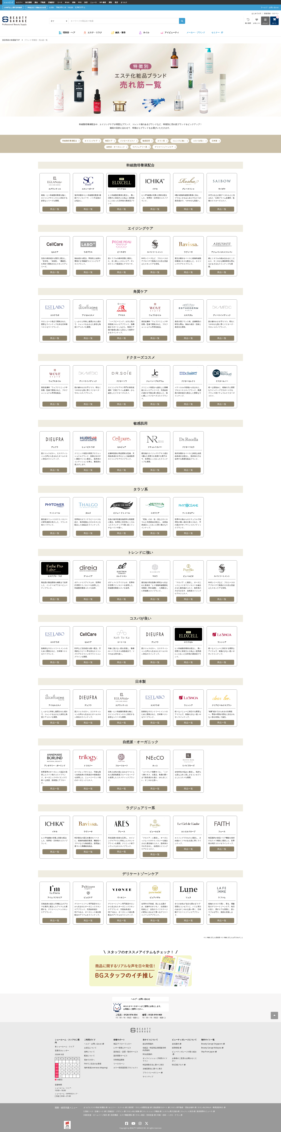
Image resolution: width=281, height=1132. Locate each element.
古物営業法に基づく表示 (152, 1068)
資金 (36, 2)
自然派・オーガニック (115, 147)
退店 (116, 2)
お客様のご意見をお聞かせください (184, 1059)
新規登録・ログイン (271, 13)
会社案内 (175, 1044)
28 (74, 1073)
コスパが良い (198, 141)
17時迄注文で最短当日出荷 (36, 7)
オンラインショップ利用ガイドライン (155, 1059)
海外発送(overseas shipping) (95, 1067)
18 (64, 1070)
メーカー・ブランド (196, 32)
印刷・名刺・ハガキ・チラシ (168, 1115)
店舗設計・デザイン (115, 1111)
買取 (110, 2)
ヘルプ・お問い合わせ (140, 999)
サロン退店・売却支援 (144, 1115)
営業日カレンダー (62, 1050)
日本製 (214, 141)
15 (78, 1067)
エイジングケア (91, 141)
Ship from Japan (207, 1051)
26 (67, 1073)
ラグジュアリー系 (139, 147)
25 (64, 1073)
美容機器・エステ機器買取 (121, 1115)
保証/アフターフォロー (122, 1044)
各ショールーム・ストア (64, 1046)
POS (80, 2)
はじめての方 (256, 13)
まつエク (124, 2)
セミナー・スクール (117, 1107)
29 (78, 1073)
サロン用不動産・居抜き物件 (182, 1107)
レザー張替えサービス (122, 1047)
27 (71, 1073)
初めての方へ (89, 1059)
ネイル (146, 32)
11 (64, 1067)
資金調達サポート (160, 1107)
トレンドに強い (179, 141)
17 (60, 1070)
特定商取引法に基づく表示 (153, 1064)
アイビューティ (172, 32)
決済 (86, 2)
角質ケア (109, 141)
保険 (73, 2)
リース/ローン (119, 1063)
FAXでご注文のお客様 (92, 1063)
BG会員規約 (147, 1054)
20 (71, 1070)
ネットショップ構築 (151, 1111)
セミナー (19, 2)
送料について (89, 1051)
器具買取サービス (120, 1055)
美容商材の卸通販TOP (11, 40)
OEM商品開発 (118, 1059)
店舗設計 (51, 2)
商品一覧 (54, 209)
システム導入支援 (170, 1111)
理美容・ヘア (69, 32)
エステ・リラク (95, 32)
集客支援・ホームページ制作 (95, 1115)
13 (71, 1067)
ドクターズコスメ (127, 141)
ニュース (93, 2)
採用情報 (175, 1047)
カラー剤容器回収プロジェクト (125, 1067)
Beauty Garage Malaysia (211, 1047)
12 (67, 1067)
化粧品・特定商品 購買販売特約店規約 (154, 1048)
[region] (140, 193)
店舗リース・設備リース (94, 1111)
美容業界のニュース (205, 1111)
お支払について (90, 1047)
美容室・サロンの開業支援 (138, 1107)
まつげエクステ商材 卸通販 (94, 1107)
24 (60, 1073)
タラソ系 (161, 141)
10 (60, 1067)
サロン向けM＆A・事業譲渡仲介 (210, 1107)
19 (67, 1070)
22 (78, 1070)
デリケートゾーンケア (164, 147)
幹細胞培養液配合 (69, 141)
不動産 (43, 2)
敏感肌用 (146, 141)
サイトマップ (148, 1076)
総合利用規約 (148, 1044)
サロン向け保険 (133, 1111)
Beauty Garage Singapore (211, 1044)
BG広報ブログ (177, 1064)
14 (74, 1067)
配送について (89, 1055)
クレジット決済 (187, 1111)
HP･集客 (103, 2)
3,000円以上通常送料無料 (13, 7)
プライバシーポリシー (151, 1072)
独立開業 (28, 2)
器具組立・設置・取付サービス (125, 1051)
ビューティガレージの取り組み (184, 1051)
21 (74, 1070)
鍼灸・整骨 (120, 32)
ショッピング (8, 2)
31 (60, 1076)
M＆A (67, 2)
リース (59, 2)
